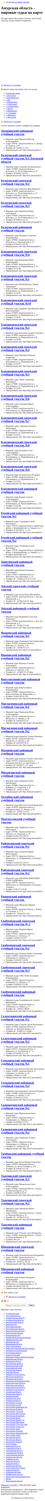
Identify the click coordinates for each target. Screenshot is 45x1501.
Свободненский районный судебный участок (18, 993)
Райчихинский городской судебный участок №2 (17, 871)
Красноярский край (14, 1368)
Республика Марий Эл (15, 1420)
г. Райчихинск (11, 102)
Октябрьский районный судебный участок (17, 798)
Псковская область (13, 1401)
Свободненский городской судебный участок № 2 (18, 922)
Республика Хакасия (14, 1431)
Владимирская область (15, 1329)
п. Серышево (11, 113)
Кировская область (13, 1361)
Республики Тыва (13, 1435)
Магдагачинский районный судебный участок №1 (19, 705)
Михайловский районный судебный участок (18, 774)
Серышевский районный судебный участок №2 (17, 1084)
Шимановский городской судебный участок (17, 1248)
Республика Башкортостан (16, 1407)
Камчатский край (13, 1355)
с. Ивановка (11, 115)
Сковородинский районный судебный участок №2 (19, 1131)
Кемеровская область (14, 1359)
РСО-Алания (11, 1444)
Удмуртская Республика (15, 1468)
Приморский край (13, 1398)
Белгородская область (15, 1322)
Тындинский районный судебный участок (16, 1226)
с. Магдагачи (11, 117)
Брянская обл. (11, 1324)
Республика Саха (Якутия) (16, 1424)
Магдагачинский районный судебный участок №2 (19, 729)
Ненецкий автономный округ (18, 1381)
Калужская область (13, 1353)
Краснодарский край (14, 1366)
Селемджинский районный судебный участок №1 (18, 1018)
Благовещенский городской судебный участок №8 (19, 444)
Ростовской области (14, 1442)
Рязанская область (13, 1446)
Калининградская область (16, 1351)
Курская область (12, 1372)
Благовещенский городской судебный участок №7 (19, 419)
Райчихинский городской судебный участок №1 (17, 845)
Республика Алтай (13, 1405)
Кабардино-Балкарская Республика (20, 1348)
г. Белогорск (11, 96)
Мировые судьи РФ (9, 1485)
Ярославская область (14, 1481)
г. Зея (8, 100)
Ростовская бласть (13, 1438)
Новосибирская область (15, 1388)
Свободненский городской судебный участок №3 (18, 969)
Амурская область (13, 1316)
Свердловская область (15, 1455)
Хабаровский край (13, 1472)
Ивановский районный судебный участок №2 (16, 656)
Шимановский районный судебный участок (17, 1270)
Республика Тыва (13, 1429)
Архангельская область (15, 1318)
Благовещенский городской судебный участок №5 (19, 373)
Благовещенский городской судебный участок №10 (19, 302)
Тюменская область (14, 1466)
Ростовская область (14, 1440)
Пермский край (12, 1396)
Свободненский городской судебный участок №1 (18, 947)
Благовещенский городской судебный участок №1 (19, 277)
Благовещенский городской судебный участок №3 (19, 348)
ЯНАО (8, 1479)
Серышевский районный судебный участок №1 (17, 1062)
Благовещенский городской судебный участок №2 (19, 326)
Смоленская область (14, 1457)
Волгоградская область (15, 1331)
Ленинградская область (15, 1374)
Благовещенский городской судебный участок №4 (19, 253)
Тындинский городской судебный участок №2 (16, 1202)
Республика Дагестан (14, 1411)
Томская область (12, 1464)
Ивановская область (14, 1344)
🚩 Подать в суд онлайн (16, 1297)
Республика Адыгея (14, 1403)
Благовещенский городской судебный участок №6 (19, 397)
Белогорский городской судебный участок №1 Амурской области (22, 158)
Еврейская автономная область (18, 1338)
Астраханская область (15, 1320)
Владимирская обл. (13, 1327)
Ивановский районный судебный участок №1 (16, 634)
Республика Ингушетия (15, 1414)
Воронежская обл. (13, 1335)
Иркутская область (13, 1346)
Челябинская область (14, 1474)
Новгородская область (15, 1385)
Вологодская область (14, 1333)
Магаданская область (14, 1377)
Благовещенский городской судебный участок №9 (19, 468)
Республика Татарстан (15, 1427)
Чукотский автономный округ (18, 1477)
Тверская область (13, 1461)
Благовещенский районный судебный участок (19, 490)
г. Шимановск (11, 111)
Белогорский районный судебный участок (16, 229)
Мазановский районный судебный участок (17, 752)
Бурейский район (13, 93)
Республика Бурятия (14, 1409)
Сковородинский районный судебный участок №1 (19, 1106)
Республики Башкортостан (17, 1433)
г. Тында (9, 109)
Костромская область (14, 1364)
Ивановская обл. (12, 1342)
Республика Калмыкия (15, 1416)
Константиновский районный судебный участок (20, 681)
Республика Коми (13, 1418)
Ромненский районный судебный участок (16, 898)
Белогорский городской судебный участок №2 (16, 182)
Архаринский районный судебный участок (17, 132)
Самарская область (13, 1448)
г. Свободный (11, 104)
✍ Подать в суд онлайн (11, 85)
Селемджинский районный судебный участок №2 (18, 1040)
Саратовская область (14, 1451)
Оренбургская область (15, 1390)
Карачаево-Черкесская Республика (20, 1357)
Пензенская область (14, 1394)
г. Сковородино (12, 106)
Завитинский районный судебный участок (17, 563)
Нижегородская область (15, 1383)
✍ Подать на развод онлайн (17, 2)
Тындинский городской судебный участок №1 (16, 1177)
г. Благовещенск (12, 98)
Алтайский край (12, 1314)
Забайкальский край (14, 1340)
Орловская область (13, 1392)
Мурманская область (14, 1379)
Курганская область (14, 1370)
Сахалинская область (14, 1453)
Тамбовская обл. (12, 1459)
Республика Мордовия (15, 1422)
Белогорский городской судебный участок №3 (16, 204)
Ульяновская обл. (13, 1470)
